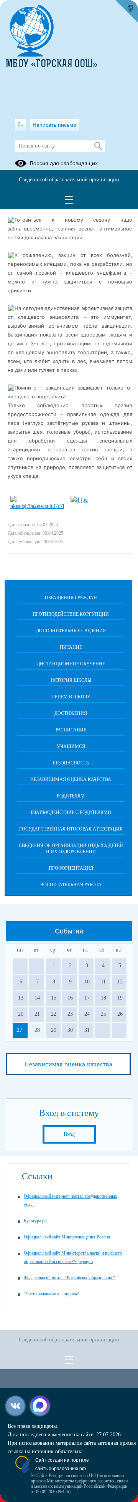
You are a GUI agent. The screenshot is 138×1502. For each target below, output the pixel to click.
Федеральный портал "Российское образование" (69, 1277)
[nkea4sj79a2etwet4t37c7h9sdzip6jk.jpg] (37, 506)
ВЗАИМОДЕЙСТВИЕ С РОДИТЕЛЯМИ (71, 812)
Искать (98, 146)
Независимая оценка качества (70, 779)
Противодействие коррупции (71, 614)
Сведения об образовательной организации (69, 179)
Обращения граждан (71, 597)
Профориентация (71, 868)
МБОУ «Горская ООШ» (52, 64)
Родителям (71, 796)
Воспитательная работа (71, 884)
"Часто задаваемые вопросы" (52, 1293)
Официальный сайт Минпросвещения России (67, 1237)
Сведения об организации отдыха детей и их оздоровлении (71, 848)
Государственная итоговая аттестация (71, 829)
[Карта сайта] (20, 125)
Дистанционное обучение (71, 663)
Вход (69, 1134)
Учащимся (71, 746)
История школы (71, 680)
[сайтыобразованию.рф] (126, 11)
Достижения (70, 713)
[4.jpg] (79, 500)
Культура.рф (36, 1220)
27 (19, 1030)
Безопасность (71, 763)
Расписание (71, 730)
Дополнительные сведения (71, 630)
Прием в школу (70, 697)
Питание (71, 647)
